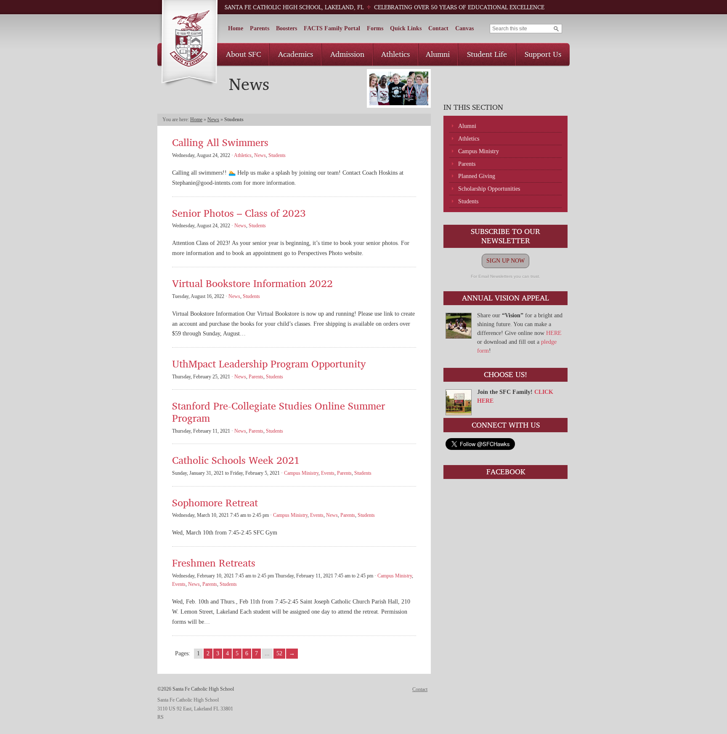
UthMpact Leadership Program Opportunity (269, 363)
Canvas (464, 28)
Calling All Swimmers (220, 142)
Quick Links (406, 28)
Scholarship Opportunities (489, 189)
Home (235, 28)
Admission (347, 54)
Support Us (543, 54)
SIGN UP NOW (505, 261)
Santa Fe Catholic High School (189, 43)
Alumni (438, 54)
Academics (295, 54)
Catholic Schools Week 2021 (236, 459)
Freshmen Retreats (213, 562)
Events (327, 473)
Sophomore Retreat (215, 502)
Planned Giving (476, 176)
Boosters (286, 28)
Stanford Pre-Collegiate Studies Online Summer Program (278, 411)
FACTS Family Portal (332, 28)
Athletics (395, 54)
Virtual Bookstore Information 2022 (252, 283)
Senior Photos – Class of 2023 (239, 212)
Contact (438, 28)
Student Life (487, 54)
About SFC (243, 54)
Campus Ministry (478, 151)
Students (468, 201)
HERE (554, 333)
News (213, 119)
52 (279, 653)
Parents (259, 28)
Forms (375, 28)
